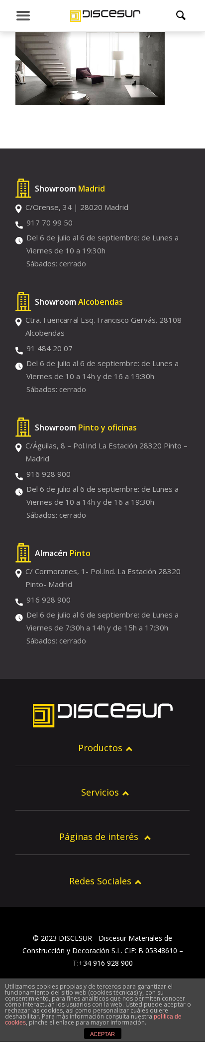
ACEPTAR (102, 1034)
